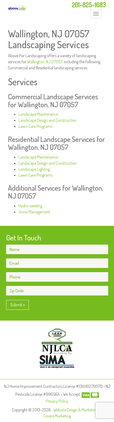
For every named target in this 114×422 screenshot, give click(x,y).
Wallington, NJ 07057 (44, 61)
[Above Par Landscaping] (17, 7)
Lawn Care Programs (35, 126)
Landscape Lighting (34, 169)
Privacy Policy (57, 401)
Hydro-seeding (30, 205)
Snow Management (34, 211)
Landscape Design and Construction (48, 120)
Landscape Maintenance (38, 114)
